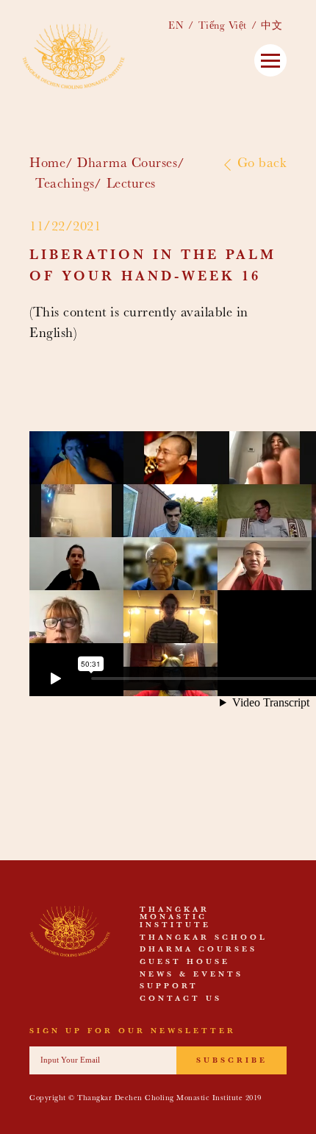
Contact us (181, 999)
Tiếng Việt (222, 26)
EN (176, 26)
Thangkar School (203, 938)
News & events (191, 975)
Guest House (185, 962)
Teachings (65, 185)
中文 (271, 26)
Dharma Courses (127, 164)
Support (169, 987)
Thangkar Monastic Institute (175, 918)
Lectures (131, 185)
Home (47, 164)
